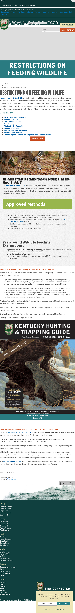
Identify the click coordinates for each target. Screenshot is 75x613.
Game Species (4, 541)
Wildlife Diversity (5, 552)
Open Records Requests (29, 605)
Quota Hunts (4, 545)
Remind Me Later (59, 609)
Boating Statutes (5, 513)
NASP (2, 575)
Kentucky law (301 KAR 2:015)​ (11, 98)
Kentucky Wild (4, 554)
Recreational (4, 522)
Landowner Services (6, 560)
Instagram (3, 592)
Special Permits (5, 558)
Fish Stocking (4, 530)
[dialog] (54, 597)
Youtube (2, 590)
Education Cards (5, 509)
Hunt (6, 85)
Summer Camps (5, 571)
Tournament (4, 526)
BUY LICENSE (67, 30)
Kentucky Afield (5, 573)
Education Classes (6, 507)
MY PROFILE (67, 25)
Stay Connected (5, 594)
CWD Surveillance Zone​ (12, 461)
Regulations (4, 511)
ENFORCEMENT (15, 24)
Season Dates (4, 543)
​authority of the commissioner (20, 432)
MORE (37, 24)
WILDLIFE (42, 22)
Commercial (4, 524)
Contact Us (3, 582)
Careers (2, 584)
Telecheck (3, 537)
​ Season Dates (37, 139)
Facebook (3, 586)
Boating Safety (5, 515)
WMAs (2, 556)
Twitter (2, 588)
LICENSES (28, 24)
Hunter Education (6, 539)
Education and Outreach (8, 567)
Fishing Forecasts (5, 528)
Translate (13, 479)
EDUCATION (53, 22)
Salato (2, 569)
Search (44, 29)
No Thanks (47, 609)
